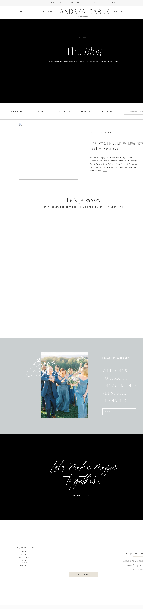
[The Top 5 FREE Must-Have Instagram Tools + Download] (48, 151)
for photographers (101, 132)
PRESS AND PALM (105, 607)
